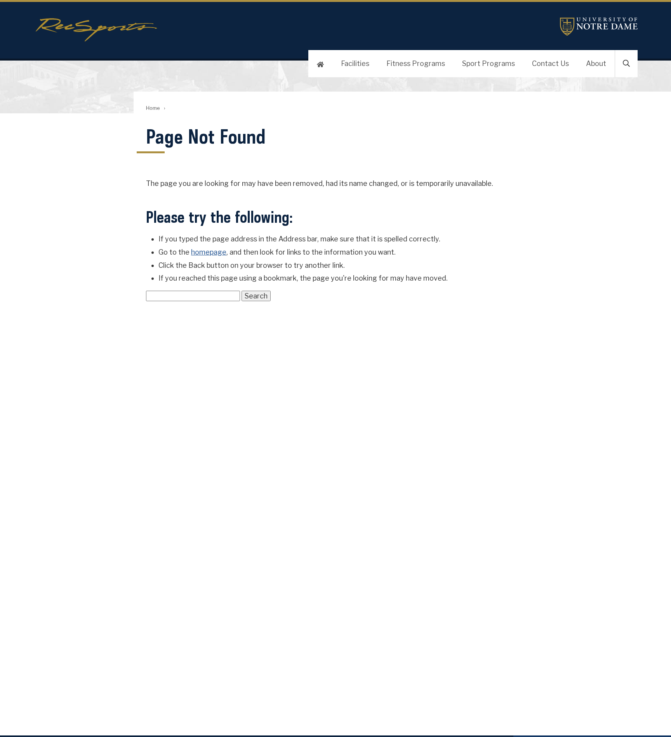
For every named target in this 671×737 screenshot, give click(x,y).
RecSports (234, 29)
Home (153, 108)
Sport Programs (488, 63)
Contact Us (550, 63)
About (596, 63)
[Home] (320, 63)
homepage (208, 252)
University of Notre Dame (599, 26)
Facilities (355, 63)
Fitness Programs (415, 63)
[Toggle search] (626, 63)
